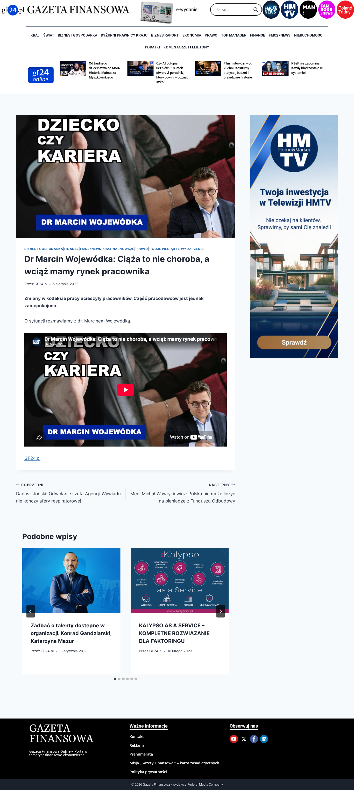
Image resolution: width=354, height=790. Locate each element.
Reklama (137, 745)
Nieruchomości (308, 35)
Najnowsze (123, 249)
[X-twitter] (244, 739)
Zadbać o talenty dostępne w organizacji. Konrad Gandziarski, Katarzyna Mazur (71, 633)
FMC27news (280, 35)
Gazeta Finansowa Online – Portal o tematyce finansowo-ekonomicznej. (58, 753)
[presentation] (71, 580)
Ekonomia (191, 35)
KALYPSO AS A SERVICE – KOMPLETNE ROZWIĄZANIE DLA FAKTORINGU (174, 633)
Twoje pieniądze (164, 249)
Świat (48, 35)
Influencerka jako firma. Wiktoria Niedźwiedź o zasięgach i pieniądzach (306, 72)
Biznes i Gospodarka (77, 35)
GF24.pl (40, 284)
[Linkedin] (264, 739)
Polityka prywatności (148, 771)
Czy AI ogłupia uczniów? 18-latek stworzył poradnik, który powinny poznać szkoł (106, 72)
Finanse (257, 35)
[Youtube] (234, 739)
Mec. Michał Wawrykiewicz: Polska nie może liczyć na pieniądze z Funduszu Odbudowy (182, 493)
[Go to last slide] (30, 611)
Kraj (35, 35)
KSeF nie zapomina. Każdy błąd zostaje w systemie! (241, 68)
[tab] (115, 679)
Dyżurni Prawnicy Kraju (124, 35)
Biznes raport (165, 35)
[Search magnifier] (255, 9)
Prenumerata (141, 754)
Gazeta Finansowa (61, 734)
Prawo (211, 35)
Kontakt (137, 736)
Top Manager (233, 35)
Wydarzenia (192, 249)
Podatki (152, 47)
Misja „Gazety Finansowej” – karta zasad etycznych (174, 762)
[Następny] (220, 611)
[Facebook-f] (254, 739)
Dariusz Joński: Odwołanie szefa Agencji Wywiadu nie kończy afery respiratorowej (68, 493)
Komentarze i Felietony (186, 47)
